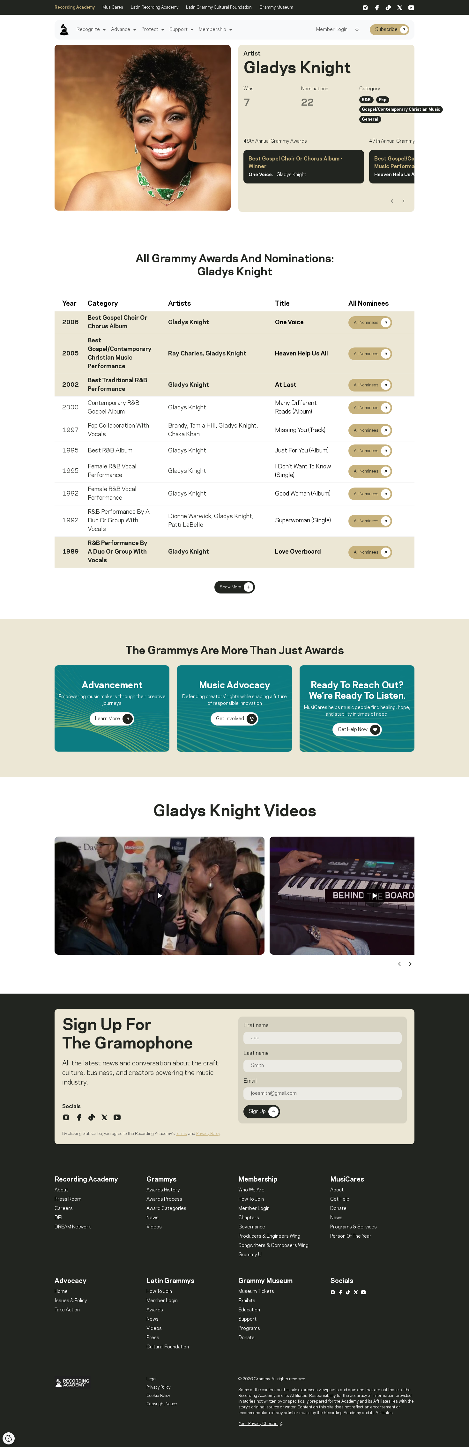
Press (152, 1338)
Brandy (177, 426)
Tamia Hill (203, 426)
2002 (70, 385)
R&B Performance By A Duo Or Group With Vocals (119, 520)
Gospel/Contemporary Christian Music (401, 109)
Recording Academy (75, 7)
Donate (338, 1208)
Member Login (331, 29)
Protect (149, 29)
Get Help (339, 1199)
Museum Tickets (256, 1291)
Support (178, 29)
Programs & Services (353, 1227)
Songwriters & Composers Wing (273, 1245)
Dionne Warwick (189, 516)
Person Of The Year (350, 1236)
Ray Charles (185, 354)
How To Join (251, 1199)
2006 (70, 322)
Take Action (67, 1310)
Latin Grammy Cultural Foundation (219, 7)
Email (250, 1081)
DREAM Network (73, 1227)
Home (61, 1291)
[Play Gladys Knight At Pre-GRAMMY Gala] (159, 895)
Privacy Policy (208, 1134)
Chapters (248, 1218)
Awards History (163, 1190)
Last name (256, 1053)
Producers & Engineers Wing (269, 1236)
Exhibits (246, 1301)
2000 (70, 408)
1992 (70, 494)
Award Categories (166, 1208)
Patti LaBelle (185, 525)
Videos (154, 1227)
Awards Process (164, 1199)
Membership (212, 29)
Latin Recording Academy (154, 7)
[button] (103, 30)
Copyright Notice (161, 1404)
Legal (151, 1379)
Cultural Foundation (167, 1347)
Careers (64, 1208)
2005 (70, 354)
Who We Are (251, 1190)
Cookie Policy (158, 1396)
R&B (366, 100)
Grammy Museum (276, 7)
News (152, 1218)
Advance (120, 29)
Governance (251, 1227)
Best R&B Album (110, 451)
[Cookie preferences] (9, 1438)
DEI (59, 1218)
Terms (181, 1134)
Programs (249, 1328)
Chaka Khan (184, 434)
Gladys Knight (188, 322)
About (61, 1190)
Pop (382, 100)
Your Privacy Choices (258, 1424)
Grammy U (250, 1255)
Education (249, 1310)
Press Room (68, 1199)
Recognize (88, 29)
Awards (154, 1310)
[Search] (357, 30)
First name (256, 1025)
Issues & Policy (71, 1301)
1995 (70, 451)
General (370, 119)
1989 (70, 552)
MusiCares (112, 7)
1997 (70, 430)
